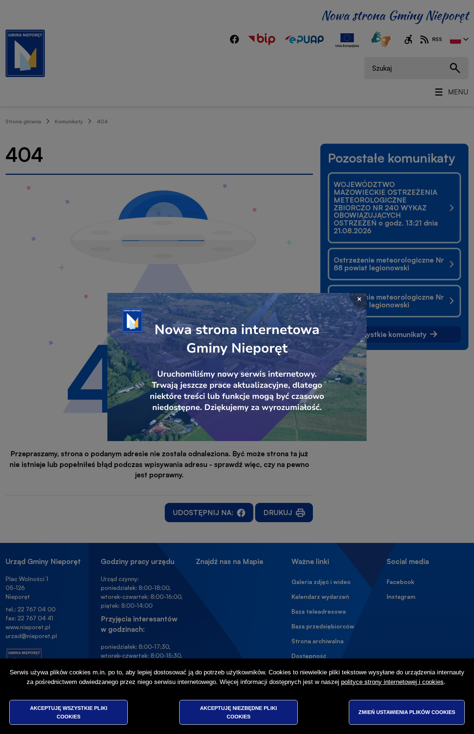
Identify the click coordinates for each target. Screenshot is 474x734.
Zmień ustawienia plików (406, 712)
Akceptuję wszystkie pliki (68, 712)
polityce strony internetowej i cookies (392, 681)
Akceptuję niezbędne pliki (238, 712)
